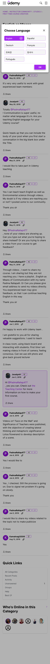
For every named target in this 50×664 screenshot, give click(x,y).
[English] (14, 3)
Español (30, 38)
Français (31, 45)
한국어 (30, 52)
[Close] (44, 31)
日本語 (9, 52)
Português (10, 59)
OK (40, 67)
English (9, 38)
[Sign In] (45, 3)
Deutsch (9, 45)
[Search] (40, 3)
